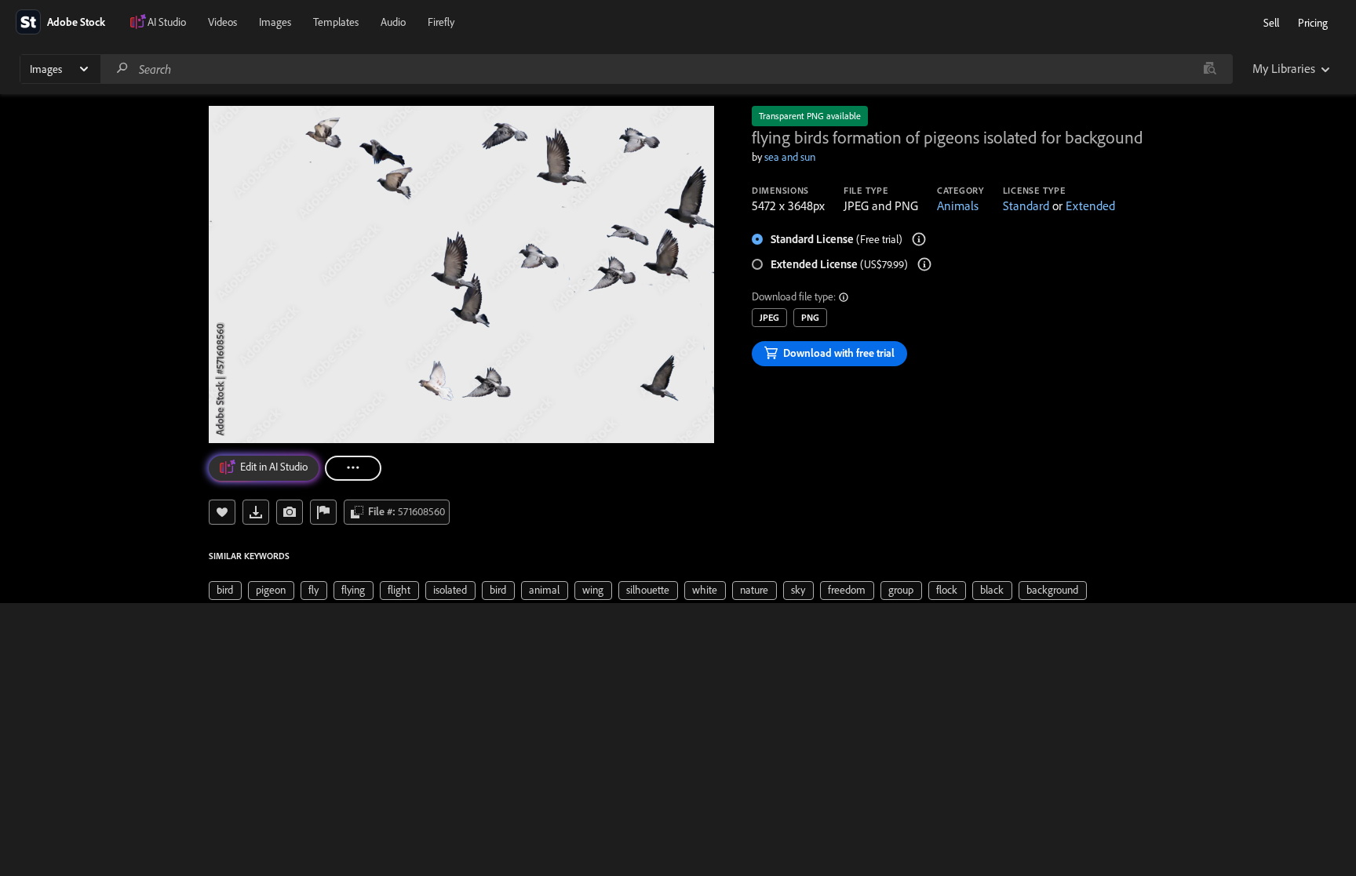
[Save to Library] (222, 512)
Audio (393, 22)
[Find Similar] (289, 512)
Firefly (441, 22)
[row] (225, 590)
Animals (958, 205)
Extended (1090, 205)
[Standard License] (919, 239)
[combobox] (666, 69)
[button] (844, 297)
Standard (1026, 205)
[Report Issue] (323, 512)
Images (275, 22)
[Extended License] (924, 264)
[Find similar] (1209, 69)
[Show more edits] (353, 468)
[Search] (122, 68)
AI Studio (167, 22)
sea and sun (789, 157)
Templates (336, 22)
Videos (222, 22)
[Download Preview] (255, 512)
